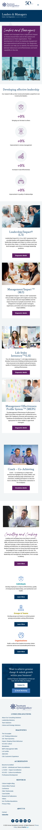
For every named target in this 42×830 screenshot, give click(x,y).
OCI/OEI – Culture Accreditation (11, 772)
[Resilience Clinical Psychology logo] (21, 707)
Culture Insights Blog (8, 783)
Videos (4, 798)
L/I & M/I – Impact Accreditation (11, 770)
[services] (21, 578)
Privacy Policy (6, 804)
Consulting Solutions (21, 714)
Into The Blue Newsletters (9, 801)
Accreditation (21, 761)
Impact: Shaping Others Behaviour (12, 741)
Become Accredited (8, 765)
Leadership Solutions (8, 720)
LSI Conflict (5, 751)
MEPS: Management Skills (10, 749)
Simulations (5, 746)
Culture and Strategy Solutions (11, 725)
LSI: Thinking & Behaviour (9, 736)
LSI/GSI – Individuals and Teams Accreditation (16, 767)
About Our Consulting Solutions (11, 717)
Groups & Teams (21, 613)
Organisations (21, 641)
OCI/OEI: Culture (7, 744)
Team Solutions (6, 722)
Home (3, 17)
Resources (21, 780)
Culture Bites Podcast (8, 786)
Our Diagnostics (10, 17)
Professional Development (10, 775)
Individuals (21, 584)
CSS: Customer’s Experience (10, 756)
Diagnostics (21, 730)
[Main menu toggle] (38, 5)
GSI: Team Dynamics (8, 738)
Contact (4, 812)
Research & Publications (9, 796)
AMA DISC (5, 754)
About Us (21, 809)
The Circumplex (6, 733)
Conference (5, 788)
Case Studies (6, 793)
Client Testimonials (7, 791)
